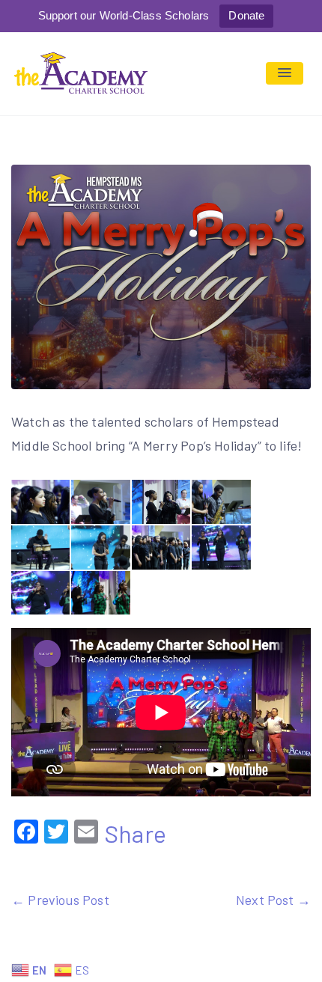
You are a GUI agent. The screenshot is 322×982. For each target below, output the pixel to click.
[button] (284, 73)
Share (135, 833)
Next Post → (273, 899)
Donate (246, 15)
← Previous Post (60, 899)
